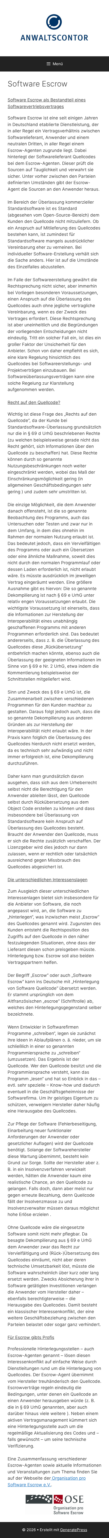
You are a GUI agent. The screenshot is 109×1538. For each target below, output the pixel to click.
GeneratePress (73, 1529)
